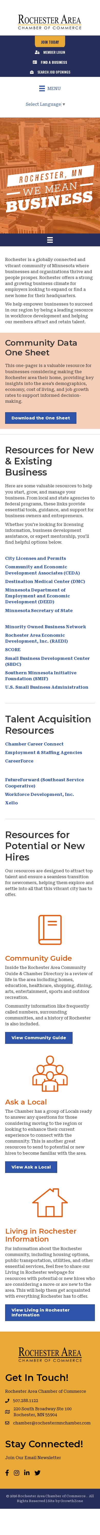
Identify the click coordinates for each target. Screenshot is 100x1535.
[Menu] (50, 240)
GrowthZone (72, 1501)
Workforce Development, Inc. (39, 794)
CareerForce (19, 761)
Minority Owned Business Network (46, 626)
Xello (11, 803)
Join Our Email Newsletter (33, 1457)
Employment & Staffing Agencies (43, 752)
